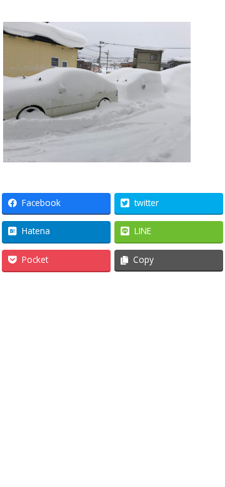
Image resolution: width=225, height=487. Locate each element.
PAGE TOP (207, 458)
